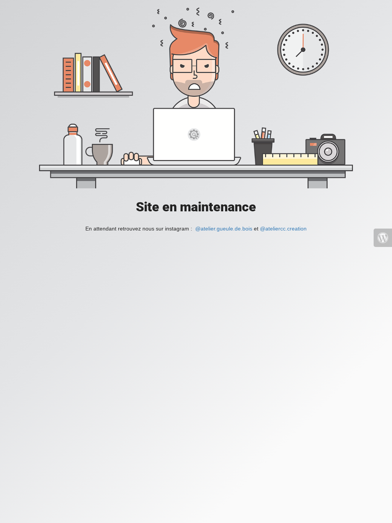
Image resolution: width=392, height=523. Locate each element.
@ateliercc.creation (283, 229)
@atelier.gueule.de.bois (223, 229)
